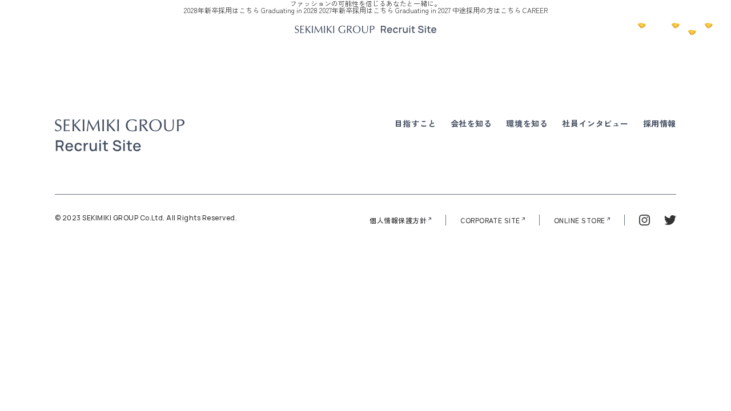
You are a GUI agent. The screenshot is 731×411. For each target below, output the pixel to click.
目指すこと (415, 123)
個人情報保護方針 (398, 220)
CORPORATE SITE (490, 220)
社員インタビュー (595, 123)
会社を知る (471, 123)
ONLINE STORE (579, 220)
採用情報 (659, 123)
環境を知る (527, 123)
